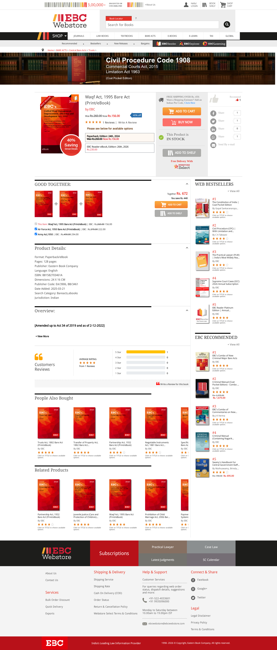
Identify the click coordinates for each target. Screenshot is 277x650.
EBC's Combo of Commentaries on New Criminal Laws (223, 410)
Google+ (202, 588)
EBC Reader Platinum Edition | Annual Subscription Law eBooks (224, 309)
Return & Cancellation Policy (111, 606)
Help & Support (154, 572)
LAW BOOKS (102, 36)
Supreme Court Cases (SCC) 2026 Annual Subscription (226, 282)
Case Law (211, 547)
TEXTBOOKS (127, 36)
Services (52, 592)
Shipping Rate (102, 586)
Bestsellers (95, 43)
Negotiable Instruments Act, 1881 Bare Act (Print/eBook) (157, 443)
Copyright (181, 643)
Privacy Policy (199, 622)
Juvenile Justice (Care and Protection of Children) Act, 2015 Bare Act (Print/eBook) (85, 515)
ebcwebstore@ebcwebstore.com (166, 623)
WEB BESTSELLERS (214, 184)
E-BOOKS (172, 36)
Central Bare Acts (78, 50)
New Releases (121, 43)
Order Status (101, 599)
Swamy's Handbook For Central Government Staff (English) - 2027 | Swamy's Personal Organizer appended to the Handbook (226, 463)
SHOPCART (230, 4)
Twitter (201, 597)
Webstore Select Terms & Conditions (115, 613)
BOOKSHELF (212, 4)
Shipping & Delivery (109, 572)
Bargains (145, 43)
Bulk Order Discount (57, 599)
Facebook (202, 579)
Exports (49, 613)
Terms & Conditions (202, 629)
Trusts (92, 50)
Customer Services (153, 579)
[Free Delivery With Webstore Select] (182, 167)
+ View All (234, 191)
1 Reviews (109, 122)
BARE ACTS (150, 36)
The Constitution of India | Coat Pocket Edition (225, 203)
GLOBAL (230, 36)
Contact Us (51, 580)
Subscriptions (114, 553)
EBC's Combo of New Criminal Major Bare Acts (224, 357)
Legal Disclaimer (201, 615)
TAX (211, 36)
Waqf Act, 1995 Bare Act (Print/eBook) (121, 515)
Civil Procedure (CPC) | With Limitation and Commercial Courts (224, 230)
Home (51, 50)
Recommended (69, 43)
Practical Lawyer (163, 547)
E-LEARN (193, 36)
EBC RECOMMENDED (216, 337)
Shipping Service (103, 579)
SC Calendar (211, 560)
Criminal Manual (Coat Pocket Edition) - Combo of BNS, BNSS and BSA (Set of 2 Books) (225, 383)
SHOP (59, 36)
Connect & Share (204, 572)
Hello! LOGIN (194, 4)
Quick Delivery (54, 606)
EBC (92, 109)
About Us (50, 573)
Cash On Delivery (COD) (108, 593)
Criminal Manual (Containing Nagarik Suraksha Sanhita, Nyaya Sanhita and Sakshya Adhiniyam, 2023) (224, 437)
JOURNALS (79, 36)
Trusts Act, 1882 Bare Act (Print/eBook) (50, 443)
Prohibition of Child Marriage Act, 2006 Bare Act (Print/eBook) (157, 515)
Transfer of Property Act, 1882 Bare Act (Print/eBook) (85, 443)
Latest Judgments (162, 560)
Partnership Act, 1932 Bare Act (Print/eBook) (120, 443)
